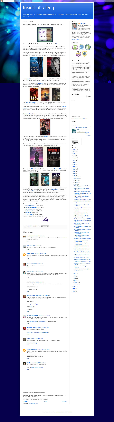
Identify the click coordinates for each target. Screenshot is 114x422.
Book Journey (57, 43)
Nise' (28, 245)
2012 (74, 175)
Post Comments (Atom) (33, 403)
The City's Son (31, 190)
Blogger (70, 412)
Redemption (55, 189)
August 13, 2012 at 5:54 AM (44, 295)
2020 (74, 160)
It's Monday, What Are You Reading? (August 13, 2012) (81, 236)
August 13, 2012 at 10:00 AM (37, 338)
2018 (74, 164)
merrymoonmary (59, 412)
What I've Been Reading (32, 343)
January (76, 284)
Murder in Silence (58, 168)
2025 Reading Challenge (81, 127)
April (75, 278)
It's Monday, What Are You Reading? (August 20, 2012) (81, 216)
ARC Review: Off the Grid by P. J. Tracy (82, 259)
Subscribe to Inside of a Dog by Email (79, 118)
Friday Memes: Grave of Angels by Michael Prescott (81, 243)
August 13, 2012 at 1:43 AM (38, 282)
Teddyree (29, 271)
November (76, 178)
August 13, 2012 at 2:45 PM (40, 362)
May (75, 276)
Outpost (39, 188)
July (75, 273)
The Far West (28, 209)
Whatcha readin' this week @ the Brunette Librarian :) (38, 332)
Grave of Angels (29, 214)
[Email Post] (39, 226)
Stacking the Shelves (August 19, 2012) (82, 218)
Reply (28, 241)
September (76, 182)
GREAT (31, 306)
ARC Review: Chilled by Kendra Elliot (82, 191)
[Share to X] (45, 226)
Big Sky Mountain (29, 210)
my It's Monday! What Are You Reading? (38, 321)
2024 (74, 153)
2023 (74, 155)
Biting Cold (28, 79)
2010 (74, 288)
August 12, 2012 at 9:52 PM (35, 245)
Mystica (28, 263)
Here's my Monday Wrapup (32, 304)
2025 (74, 151)
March (75, 280)
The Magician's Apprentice (31, 207)
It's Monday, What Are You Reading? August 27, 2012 (81, 197)
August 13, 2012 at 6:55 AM (44, 315)
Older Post (64, 401)
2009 (74, 290)
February (76, 282)
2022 (74, 157)
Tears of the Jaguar (30, 102)
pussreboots (29, 235)
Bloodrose (40, 83)
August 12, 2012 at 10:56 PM (37, 263)
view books (88, 135)
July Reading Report (78, 270)
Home (45, 401)
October (76, 180)
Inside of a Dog (38, 7)
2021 (74, 159)
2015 (74, 169)
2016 (74, 168)
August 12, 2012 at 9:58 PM (40, 253)
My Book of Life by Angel (29, 113)
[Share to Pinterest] (48, 226)
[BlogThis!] (43, 226)
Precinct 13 (46, 136)
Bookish (28, 338)
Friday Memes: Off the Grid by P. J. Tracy (82, 261)
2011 (74, 286)
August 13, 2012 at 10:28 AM (43, 349)
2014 (74, 171)
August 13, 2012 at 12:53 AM (37, 271)
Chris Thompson (30, 362)
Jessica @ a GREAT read (32, 295)
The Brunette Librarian (32, 327)
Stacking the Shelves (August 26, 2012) (82, 199)
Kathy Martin (82, 23)
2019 (74, 162)
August (75, 184)
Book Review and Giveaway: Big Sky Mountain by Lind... (82, 249)
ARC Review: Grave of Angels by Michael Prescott (81, 241)
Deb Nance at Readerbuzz (32, 315)
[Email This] (42, 226)
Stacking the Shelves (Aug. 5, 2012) (81, 257)
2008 (74, 291)
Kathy (78, 129)
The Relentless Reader (32, 349)
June (75, 275)
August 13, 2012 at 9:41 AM (43, 327)
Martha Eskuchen (30, 253)
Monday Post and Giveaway (37, 367)
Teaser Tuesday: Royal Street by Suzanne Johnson (81, 213)
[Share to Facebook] (46, 226)
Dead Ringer (28, 212)
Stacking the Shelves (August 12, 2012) (82, 238)
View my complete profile (77, 39)
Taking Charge (34, 168)
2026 (74, 149)
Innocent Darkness (29, 205)
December (76, 176)
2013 (74, 173)
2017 (74, 166)
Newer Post (25, 401)
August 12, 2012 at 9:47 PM (38, 235)
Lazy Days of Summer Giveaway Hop (82, 269)
